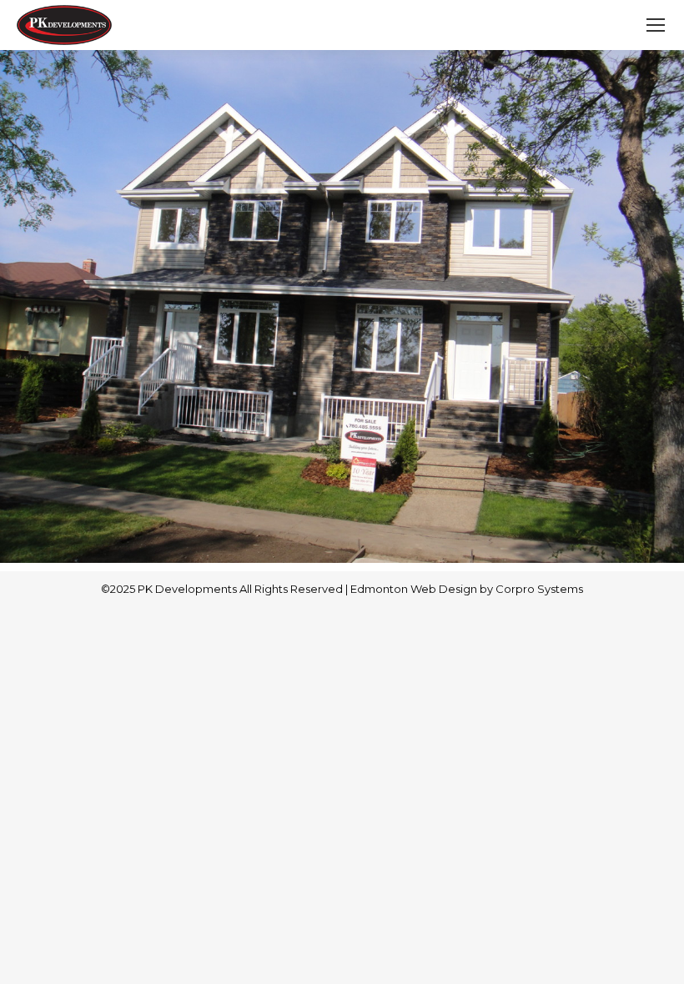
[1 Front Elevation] (342, 306)
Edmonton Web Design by (422, 588)
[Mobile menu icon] (655, 25)
